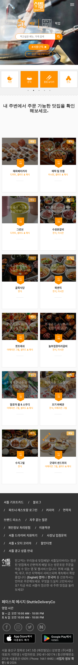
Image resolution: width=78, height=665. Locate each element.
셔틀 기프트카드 (14, 502)
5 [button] (50, 90)
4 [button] (44, 90)
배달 (32, 23)
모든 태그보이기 (41, 54)
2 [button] (33, 90)
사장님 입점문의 (57, 535)
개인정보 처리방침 (19, 527)
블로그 (37, 502)
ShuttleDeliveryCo (40, 602)
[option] (10, 79)
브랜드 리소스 (12, 520)
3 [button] (39, 90)
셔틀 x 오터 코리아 (20, 543)
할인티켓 (46, 543)
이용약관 (44, 527)
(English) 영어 (35, 577)
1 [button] (28, 90)
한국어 (52, 577)
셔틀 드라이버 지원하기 (23, 535)
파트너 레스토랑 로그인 (23, 510)
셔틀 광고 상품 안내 (21, 551)
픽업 (57, 23)
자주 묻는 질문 (38, 520)
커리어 (50, 510)
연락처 (67, 510)
